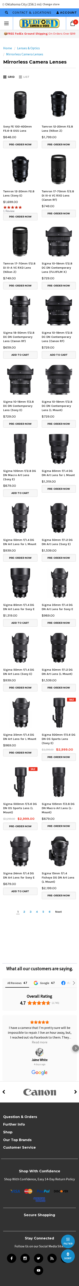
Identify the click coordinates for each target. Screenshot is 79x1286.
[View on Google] (39, 1042)
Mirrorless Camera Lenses (24, 54)
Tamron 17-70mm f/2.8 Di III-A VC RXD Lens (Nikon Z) (19, 268)
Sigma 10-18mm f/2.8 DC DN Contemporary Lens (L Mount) (57, 406)
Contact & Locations (31, 12)
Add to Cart (20, 354)
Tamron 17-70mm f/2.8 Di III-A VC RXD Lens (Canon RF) (58, 196)
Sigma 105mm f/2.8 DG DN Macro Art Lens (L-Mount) (58, 808)
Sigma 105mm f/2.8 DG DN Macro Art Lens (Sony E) (19, 475)
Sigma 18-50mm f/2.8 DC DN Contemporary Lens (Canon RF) (18, 337)
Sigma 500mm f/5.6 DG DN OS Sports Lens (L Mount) (20, 808)
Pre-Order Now (20, 144)
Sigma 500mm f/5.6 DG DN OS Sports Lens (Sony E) (58, 739)
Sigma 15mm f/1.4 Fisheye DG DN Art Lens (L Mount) (58, 878)
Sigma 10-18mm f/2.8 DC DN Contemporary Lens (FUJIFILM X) (57, 268)
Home (7, 48)
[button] (3, 1043)
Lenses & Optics (28, 48)
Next (58, 912)
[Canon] (39, 1082)
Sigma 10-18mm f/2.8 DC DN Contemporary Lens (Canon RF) (57, 337)
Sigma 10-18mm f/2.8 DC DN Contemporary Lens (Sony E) (18, 406)
